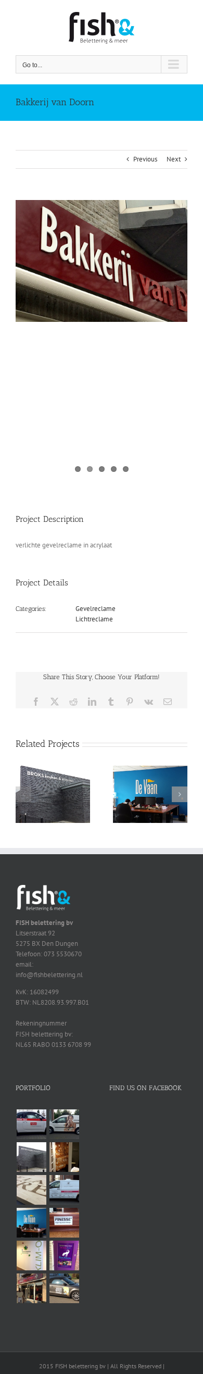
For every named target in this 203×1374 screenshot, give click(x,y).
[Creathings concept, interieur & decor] (31, 1189)
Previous (145, 159)
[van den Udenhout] (64, 1288)
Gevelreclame (95, 608)
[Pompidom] (64, 1255)
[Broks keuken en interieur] (53, 770)
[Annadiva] (64, 1124)
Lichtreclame (94, 619)
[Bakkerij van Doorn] (31, 1288)
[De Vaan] (150, 770)
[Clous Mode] (64, 1157)
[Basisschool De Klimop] (31, 1255)
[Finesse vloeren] (64, 1222)
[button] (23, 794)
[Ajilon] (31, 1124)
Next (174, 159)
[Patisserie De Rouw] (64, 1189)
